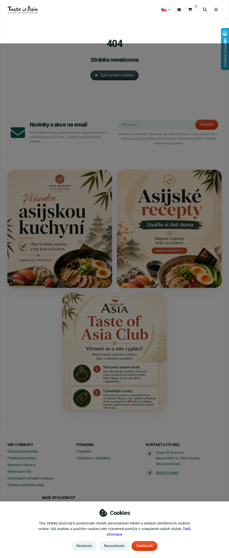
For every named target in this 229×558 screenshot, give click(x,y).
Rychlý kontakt (167, 473)
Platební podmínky (21, 458)
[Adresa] (149, 454)
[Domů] (22, 9)
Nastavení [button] (84, 546)
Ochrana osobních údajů (25, 485)
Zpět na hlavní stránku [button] (117, 75)
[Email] (179, 9)
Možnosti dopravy (21, 465)
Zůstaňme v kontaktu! (93, 458)
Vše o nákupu (20, 445)
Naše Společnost (59, 498)
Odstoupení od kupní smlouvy (30, 478)
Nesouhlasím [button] (114, 546)
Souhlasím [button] (144, 546)
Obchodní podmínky (22, 451)
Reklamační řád (19, 471)
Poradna (85, 445)
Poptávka (83, 451)
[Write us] (149, 473)
